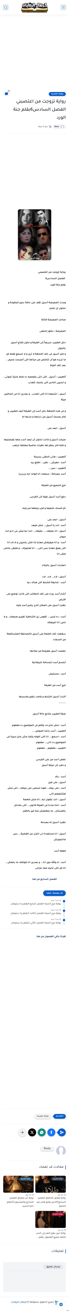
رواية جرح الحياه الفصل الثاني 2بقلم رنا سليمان (36, 923)
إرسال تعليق (53, 1267)
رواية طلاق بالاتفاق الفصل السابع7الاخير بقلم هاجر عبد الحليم (51, 1202)
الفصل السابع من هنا (44, 879)
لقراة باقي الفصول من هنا (51, 936)
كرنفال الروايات (19, 1302)
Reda (56, 127)
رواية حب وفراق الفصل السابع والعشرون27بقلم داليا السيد (20, 1202)
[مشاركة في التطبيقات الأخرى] (22, 1132)
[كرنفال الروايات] (34, 7)
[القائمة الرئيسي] (63, 7)
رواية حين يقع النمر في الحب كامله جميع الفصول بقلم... (51, 1235)
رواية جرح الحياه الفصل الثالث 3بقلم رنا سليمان (35, 913)
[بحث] (5, 7)
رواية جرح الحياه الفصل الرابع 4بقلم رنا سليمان (36, 904)
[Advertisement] (34, 55)
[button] (51, 1132)
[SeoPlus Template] (56, 1302)
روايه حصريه (57, 94)
